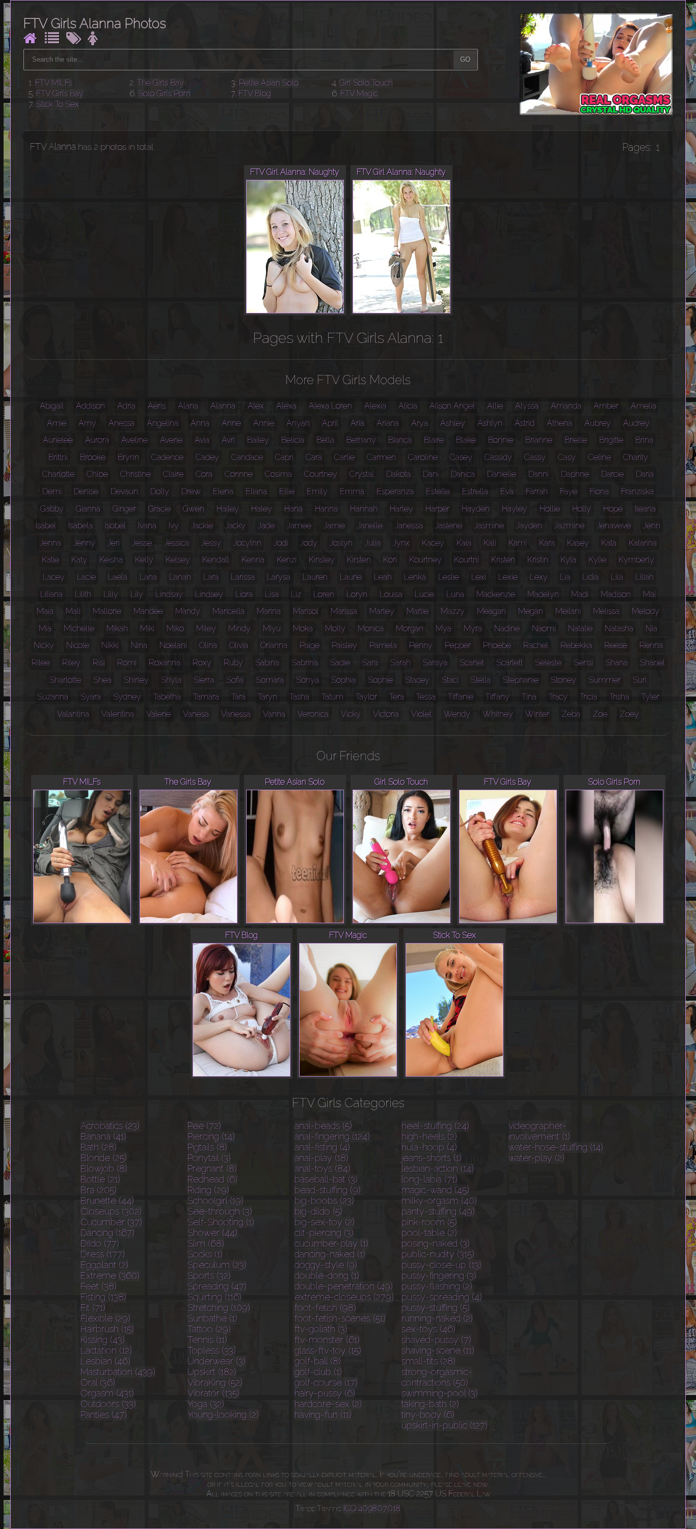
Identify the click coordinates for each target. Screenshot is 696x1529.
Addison (90, 406)
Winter (537, 714)
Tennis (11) (207, 1339)
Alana (188, 406)
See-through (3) (220, 1211)
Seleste (548, 662)
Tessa (426, 697)
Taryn (267, 697)
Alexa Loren (330, 406)
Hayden (476, 509)
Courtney (320, 474)
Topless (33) (212, 1350)
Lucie (424, 594)
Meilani (568, 611)
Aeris (157, 406)
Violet (421, 714)
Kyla (568, 560)
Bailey (258, 440)
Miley (206, 628)
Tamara (206, 697)
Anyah (298, 423)
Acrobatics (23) (110, 1125)
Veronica (313, 714)
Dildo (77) (100, 1243)
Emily (317, 491)
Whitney (498, 714)
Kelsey (178, 560)
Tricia (588, 697)
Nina (139, 645)
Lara (211, 577)
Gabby (52, 509)
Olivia (238, 645)
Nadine (507, 628)
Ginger (124, 509)
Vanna (274, 714)
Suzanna (52, 697)
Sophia (343, 680)
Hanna (326, 509)
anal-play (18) (322, 1157)
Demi (52, 491)
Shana (616, 662)
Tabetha (167, 697)
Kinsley (322, 560)
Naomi (544, 628)
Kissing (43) (103, 1339)
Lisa (272, 594)
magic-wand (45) (435, 1190)
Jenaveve (614, 525)
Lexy (539, 577)
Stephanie (521, 680)
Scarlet (472, 662)
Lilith (83, 594)
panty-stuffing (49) (438, 1211)
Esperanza (395, 491)
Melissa (606, 611)
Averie (171, 440)
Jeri (114, 543)
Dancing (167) (108, 1232)
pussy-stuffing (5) (435, 1307)
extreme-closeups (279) (344, 1297)
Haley (261, 509)
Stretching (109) (219, 1307)
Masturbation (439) (118, 1371)
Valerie (158, 714)
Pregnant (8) (212, 1168)
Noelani (173, 645)
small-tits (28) (428, 1361)
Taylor (366, 697)
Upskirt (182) (212, 1371)
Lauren (315, 577)
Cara (314, 457)
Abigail (52, 406)
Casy (567, 457)
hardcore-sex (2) (328, 1404)
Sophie (380, 680)
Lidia (590, 577)
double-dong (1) (327, 1275)
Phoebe (497, 645)
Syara (91, 697)
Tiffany (498, 697)
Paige (309, 645)
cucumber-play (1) (331, 1243)
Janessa (409, 525)
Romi (127, 662)
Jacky (235, 525)
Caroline (423, 457)
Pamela (383, 645)
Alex (256, 406)
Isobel (115, 525)
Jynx (401, 543)
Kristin (537, 560)
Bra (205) (99, 1190)
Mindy (239, 628)
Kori (390, 560)
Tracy (558, 697)
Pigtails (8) (207, 1147)
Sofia (235, 680)
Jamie (334, 525)
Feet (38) (99, 1286)
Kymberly (636, 560)
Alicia (407, 406)
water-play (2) (536, 1157)
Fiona (599, 491)
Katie (50, 560)
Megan (530, 611)
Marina (269, 611)
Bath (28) (99, 1147)
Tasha (299, 697)
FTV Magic (359, 93)
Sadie (340, 662)
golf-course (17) (326, 1382)
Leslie (448, 577)
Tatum (332, 697)
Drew (191, 491)
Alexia (375, 406)
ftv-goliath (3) (321, 1329)
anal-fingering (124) (332, 1136)
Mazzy (453, 611)
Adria (126, 406)
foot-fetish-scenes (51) (340, 1318)
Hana (293, 509)
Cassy (535, 457)
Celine (599, 457)
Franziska (637, 491)
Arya (419, 423)
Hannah (364, 509)
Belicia (292, 440)
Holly (581, 509)
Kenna (253, 560)
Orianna (273, 645)
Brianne (538, 440)
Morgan (409, 628)
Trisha (619, 697)
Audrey (636, 423)
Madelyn (543, 594)
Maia (45, 611)
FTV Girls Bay (60, 93)
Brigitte (611, 440)
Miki (147, 628)
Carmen (381, 457)
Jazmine (569, 525)
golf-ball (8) (318, 1361)
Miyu (272, 628)
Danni (538, 474)
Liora (244, 594)
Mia (45, 628)
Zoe (600, 714)
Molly (335, 628)
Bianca (400, 440)
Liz (296, 594)
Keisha (111, 560)
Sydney (127, 697)
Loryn (356, 594)
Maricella (228, 611)
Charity (635, 457)
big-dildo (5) (318, 1211)
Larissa (243, 577)
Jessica (176, 543)
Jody (308, 543)
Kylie (597, 560)
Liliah (644, 577)
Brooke (92, 457)
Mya (443, 628)
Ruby (233, 662)
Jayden (529, 525)
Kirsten (359, 560)
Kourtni (466, 560)
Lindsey (209, 594)
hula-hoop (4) (429, 1147)
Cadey (207, 457)
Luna (455, 594)
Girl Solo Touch (366, 83)
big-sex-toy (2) (325, 1222)
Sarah (400, 662)
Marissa (344, 611)
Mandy (187, 611)
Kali (490, 543)
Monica (371, 628)
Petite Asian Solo (269, 83)
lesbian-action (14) (437, 1168)
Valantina (73, 714)
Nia (651, 628)
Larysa (278, 577)
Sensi (583, 662)
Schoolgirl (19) (216, 1200)
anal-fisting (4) (322, 1147)
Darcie (612, 474)
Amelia (643, 406)
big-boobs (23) (324, 1200)
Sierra (204, 680)
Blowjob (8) (104, 1168)
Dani (431, 474)
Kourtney (425, 560)
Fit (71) (93, 1307)
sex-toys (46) (428, 1329)
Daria (645, 474)
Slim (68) (206, 1243)
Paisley (344, 645)
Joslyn (341, 543)
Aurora (97, 440)
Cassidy (498, 457)
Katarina (643, 543)
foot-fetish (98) (325, 1307)
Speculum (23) (217, 1264)
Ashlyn (489, 423)
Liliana (51, 594)
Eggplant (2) (104, 1264)
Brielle (576, 440)
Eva (507, 491)
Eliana (256, 491)
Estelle (438, 491)
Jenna (50, 543)
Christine (135, 474)
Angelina (162, 423)
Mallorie (107, 611)
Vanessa (236, 714)
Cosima (278, 474)
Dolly (159, 491)
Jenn (651, 525)
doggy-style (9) (326, 1264)
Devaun (124, 491)
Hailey (228, 509)
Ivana (147, 525)
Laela (117, 577)
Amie (56, 423)
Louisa (391, 594)
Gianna (88, 509)
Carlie (344, 457)
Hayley (514, 509)
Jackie (202, 525)
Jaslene (448, 525)
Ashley (452, 423)
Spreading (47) (217, 1286)
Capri (284, 457)
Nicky (44, 645)
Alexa (286, 406)
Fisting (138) (103, 1297)
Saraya (435, 662)
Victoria (386, 714)
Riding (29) (208, 1190)
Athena (559, 423)
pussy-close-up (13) (441, 1264)
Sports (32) (209, 1275)
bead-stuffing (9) (328, 1190)
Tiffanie (460, 697)
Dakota (398, 474)
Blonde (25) (104, 1157)
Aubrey (597, 423)
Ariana (388, 423)
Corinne (239, 474)
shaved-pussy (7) (436, 1339)
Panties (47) (104, 1414)
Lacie (86, 577)
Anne (231, 423)
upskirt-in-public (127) (444, 1425)
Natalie (580, 628)
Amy (87, 423)
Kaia (464, 543)
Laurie (351, 577)
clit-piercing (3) (324, 1232)
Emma (352, 491)
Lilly (110, 594)
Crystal (362, 474)
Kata (609, 543)
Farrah (537, 491)
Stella (481, 680)
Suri (640, 680)
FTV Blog (254, 93)
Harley (401, 509)
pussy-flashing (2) (436, 1286)
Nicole (77, 645)
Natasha (619, 628)
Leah (383, 577)
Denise (86, 491)
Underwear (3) (217, 1361)
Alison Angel (452, 406)
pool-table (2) (429, 1232)
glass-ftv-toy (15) (328, 1350)
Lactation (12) (106, 1350)
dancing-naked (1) (330, 1254)
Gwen (193, 509)
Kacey (433, 543)
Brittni (58, 457)
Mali (73, 611)
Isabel (46, 525)
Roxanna (164, 662)
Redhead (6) (212, 1179)
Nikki (110, 645)
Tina (529, 697)
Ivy (174, 525)
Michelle (79, 628)
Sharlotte (65, 680)
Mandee (148, 611)
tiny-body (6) (427, 1414)
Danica (463, 474)
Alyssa (527, 406)
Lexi (478, 577)
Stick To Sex (57, 104)
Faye (568, 491)
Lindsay (169, 594)
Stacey (417, 680)
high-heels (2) (429, 1136)
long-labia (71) (429, 1179)
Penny (421, 645)
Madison (616, 594)
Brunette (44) (107, 1200)
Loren (323, 594)
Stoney (563, 680)
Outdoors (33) (108, 1404)
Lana (148, 577)
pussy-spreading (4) (441, 1297)
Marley (381, 611)
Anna (200, 423)
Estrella (475, 491)
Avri (228, 440)
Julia (373, 543)
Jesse (142, 543)
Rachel (535, 645)
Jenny (84, 543)
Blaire (434, 440)
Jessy (211, 543)
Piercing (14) (211, 1136)
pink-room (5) (429, 1222)
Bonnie (500, 440)
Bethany (361, 440)
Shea (102, 680)
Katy (79, 560)
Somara (270, 680)
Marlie (418, 611)
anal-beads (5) (323, 1125)
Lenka (415, 577)
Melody (645, 611)
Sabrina (304, 662)
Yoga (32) (206, 1404)
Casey (461, 457)
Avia (202, 440)
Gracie (159, 509)
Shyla (171, 680)
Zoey (629, 714)
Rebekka (576, 645)
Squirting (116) (215, 1297)
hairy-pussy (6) (325, 1393)
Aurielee (58, 440)
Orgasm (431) (107, 1393)
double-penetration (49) (344, 1286)
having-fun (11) (323, 1414)
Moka (303, 628)
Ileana (645, 509)
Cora (204, 474)
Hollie (550, 509)
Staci (450, 680)
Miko (175, 628)
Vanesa (196, 714)
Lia (565, 577)
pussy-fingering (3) (438, 1275)
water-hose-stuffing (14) (555, 1147)
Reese (615, 645)
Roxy (202, 662)
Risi (99, 662)
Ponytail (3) (209, 1157)
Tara (238, 697)
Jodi (281, 543)
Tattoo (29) (209, 1329)
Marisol (305, 611)
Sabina (267, 662)
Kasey (578, 543)
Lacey (54, 577)
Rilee (41, 662)
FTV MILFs (53, 83)
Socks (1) (205, 1254)
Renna (651, 645)
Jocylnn (247, 543)
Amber (606, 406)
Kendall (215, 560)
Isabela (80, 525)
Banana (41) (103, 1136)
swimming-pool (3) (439, 1393)
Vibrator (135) (213, 1393)
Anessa (122, 423)
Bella (325, 440)
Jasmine (489, 525)
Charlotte (58, 474)
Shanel (652, 662)
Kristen (503, 560)
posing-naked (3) (435, 1243)
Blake (466, 440)
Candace (247, 457)
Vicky (351, 714)
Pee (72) (204, 1125)
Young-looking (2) (223, 1414)
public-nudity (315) (437, 1254)
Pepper (458, 645)
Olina (208, 645)
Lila (617, 577)
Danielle (501, 474)
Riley (71, 662)
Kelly (144, 560)
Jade (266, 525)
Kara (547, 543)
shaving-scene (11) (437, 1350)
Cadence (167, 457)
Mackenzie (495, 594)
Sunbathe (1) (212, 1318)
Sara (370, 662)
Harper (437, 509)
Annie (263, 423)
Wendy (457, 714)
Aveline (134, 440)
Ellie (287, 491)
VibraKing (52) (215, 1382)
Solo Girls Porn (164, 93)
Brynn (128, 457)
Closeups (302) (111, 1211)
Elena (223, 491)
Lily (136, 594)
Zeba (570, 714)
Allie (495, 406)
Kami (517, 543)
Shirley (136, 680)
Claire (173, 474)
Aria (357, 423)
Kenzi (287, 560)
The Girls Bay (160, 83)
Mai (649, 594)
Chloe (97, 474)
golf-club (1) (318, 1371)
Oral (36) (98, 1382)
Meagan (491, 611)
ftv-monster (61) (327, 1339)
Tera (396, 697)
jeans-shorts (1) (431, 1157)
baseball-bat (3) (326, 1179)
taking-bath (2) (430, 1404)
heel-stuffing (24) (435, 1125)
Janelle (370, 525)
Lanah (180, 577)
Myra (473, 628)
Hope (613, 509)
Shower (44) (212, 1232)
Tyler (650, 697)
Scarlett (509, 662)
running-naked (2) (437, 1318)
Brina (644, 440)
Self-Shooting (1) (221, 1222)
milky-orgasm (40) (439, 1200)
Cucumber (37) (111, 1222)
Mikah (117, 628)
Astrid (524, 423)
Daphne (575, 474)
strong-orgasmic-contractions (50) (436, 1377)
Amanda (566, 406)
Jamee (299, 525)
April (330, 423)
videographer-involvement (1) (539, 1131)
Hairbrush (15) (107, 1329)
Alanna (222, 406)
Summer (604, 680)
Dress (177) (103, 1254)
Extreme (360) (110, 1275)
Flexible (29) (105, 1318)
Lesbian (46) (105, 1361)
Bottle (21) (100, 1179)
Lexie (508, 577)
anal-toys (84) (323, 1168)
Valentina (117, 714)
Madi (579, 594)
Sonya (307, 680)
